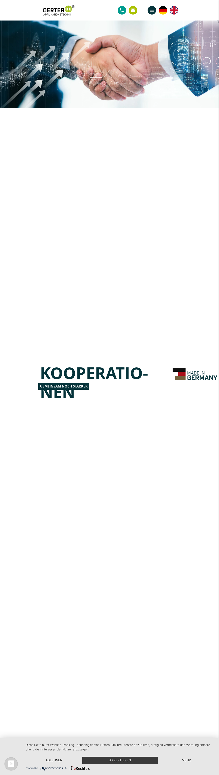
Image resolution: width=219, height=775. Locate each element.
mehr (186, 760)
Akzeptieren (120, 760)
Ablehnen (54, 760)
